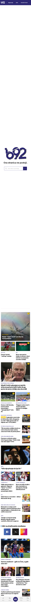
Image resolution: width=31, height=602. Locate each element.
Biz (17, 352)
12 (28, 363)
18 (28, 313)
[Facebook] (7, 532)
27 (28, 540)
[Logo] (3, 2)
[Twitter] (15, 532)
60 (13, 393)
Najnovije (10, 2)
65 (28, 426)
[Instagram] (24, 532)
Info (2, 466)
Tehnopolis (4, 482)
